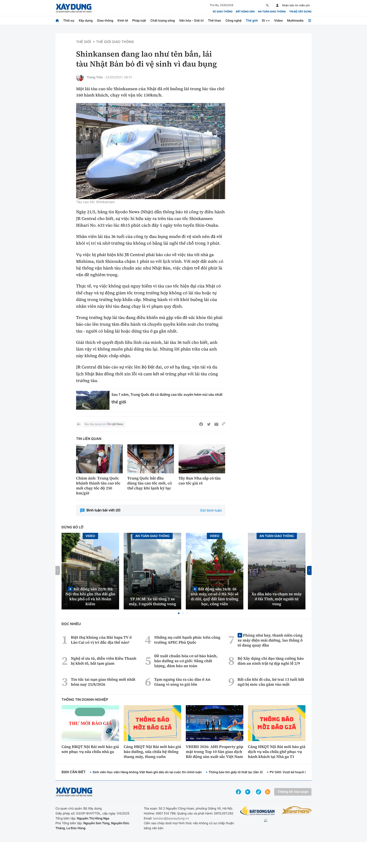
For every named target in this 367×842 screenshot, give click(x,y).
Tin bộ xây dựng (300, 11)
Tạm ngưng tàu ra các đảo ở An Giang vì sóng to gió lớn (182, 682)
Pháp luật (139, 20)
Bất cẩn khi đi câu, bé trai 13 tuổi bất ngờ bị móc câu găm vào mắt (271, 682)
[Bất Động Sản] (257, 811)
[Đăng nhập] (277, 5)
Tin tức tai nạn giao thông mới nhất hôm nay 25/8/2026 (103, 682)
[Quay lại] (78, 424)
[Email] (216, 424)
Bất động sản (245, 11)
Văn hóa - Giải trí (191, 20)
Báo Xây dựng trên (95, 424)
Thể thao (214, 20)
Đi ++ (266, 20)
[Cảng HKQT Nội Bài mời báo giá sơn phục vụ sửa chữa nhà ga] (90, 723)
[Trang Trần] (80, 77)
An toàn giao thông (272, 11)
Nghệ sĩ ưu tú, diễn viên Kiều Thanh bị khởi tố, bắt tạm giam (103, 661)
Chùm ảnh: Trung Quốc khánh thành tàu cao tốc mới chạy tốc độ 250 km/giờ (98, 486)
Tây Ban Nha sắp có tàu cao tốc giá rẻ (200, 481)
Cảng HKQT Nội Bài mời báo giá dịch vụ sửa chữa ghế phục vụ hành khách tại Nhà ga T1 (276, 751)
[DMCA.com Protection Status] (275, 821)
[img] (150, 151)
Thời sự (68, 20)
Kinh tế (123, 20)
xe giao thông (222, 11)
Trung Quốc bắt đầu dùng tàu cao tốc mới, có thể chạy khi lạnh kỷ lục (149, 483)
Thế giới (252, 20)
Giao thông (105, 20)
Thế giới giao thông (115, 42)
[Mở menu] (310, 21)
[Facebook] (201, 424)
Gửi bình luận (211, 511)
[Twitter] (208, 424)
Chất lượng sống (162, 20)
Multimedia (295, 20)
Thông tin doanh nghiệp (85, 700)
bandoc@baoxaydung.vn (171, 818)
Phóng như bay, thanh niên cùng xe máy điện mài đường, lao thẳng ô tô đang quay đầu (270, 640)
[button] (178, 613)
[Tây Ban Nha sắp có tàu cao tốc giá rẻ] (202, 459)
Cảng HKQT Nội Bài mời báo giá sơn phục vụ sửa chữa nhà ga (90, 749)
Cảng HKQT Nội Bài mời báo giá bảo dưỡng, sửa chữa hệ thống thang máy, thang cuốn (152, 751)
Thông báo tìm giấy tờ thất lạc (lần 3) (236, 772)
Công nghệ (233, 20)
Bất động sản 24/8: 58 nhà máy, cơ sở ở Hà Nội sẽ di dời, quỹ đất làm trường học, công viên (215, 596)
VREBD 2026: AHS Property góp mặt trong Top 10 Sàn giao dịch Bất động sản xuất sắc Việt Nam (214, 751)
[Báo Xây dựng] (73, 8)
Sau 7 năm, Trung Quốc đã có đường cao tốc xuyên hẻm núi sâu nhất (166, 394)
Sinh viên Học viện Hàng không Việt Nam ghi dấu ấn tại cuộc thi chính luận (147, 772)
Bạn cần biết (74, 772)
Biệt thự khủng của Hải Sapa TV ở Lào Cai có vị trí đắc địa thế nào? (101, 640)
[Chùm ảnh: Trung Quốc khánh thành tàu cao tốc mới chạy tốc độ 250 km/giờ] (99, 459)
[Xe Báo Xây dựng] (296, 810)
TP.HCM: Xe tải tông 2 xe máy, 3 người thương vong (152, 601)
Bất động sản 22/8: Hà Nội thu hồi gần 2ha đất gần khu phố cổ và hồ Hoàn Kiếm (90, 596)
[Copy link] (223, 424)
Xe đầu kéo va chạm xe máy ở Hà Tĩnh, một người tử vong (277, 598)
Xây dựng (86, 20)
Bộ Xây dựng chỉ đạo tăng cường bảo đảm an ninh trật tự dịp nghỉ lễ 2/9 (271, 661)
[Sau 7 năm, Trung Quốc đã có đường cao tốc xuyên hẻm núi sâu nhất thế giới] (93, 400)
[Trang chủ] (57, 20)
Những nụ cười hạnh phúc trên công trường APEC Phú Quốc (187, 640)
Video (278, 20)
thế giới (118, 402)
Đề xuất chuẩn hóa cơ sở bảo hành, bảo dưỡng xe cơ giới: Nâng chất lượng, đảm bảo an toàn (186, 660)
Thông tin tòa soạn (292, 792)
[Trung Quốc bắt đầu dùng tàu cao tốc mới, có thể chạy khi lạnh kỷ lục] (150, 459)
